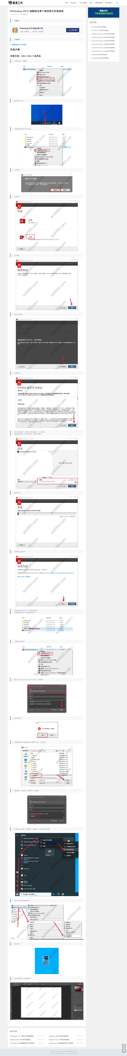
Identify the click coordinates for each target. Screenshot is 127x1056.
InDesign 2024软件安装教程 (58, 1036)
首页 (66, 3)
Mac (91, 3)
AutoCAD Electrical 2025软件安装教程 (103, 37)
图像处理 (25, 14)
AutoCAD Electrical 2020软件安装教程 (103, 48)
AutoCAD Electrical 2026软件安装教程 (103, 34)
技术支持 (109, 3)
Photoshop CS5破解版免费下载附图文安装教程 (62, 1043)
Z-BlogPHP (61, 1053)
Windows (74, 3)
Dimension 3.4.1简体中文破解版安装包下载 (23, 1036)
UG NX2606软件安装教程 (98, 27)
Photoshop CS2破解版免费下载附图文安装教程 (23, 1043)
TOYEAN (74, 1053)
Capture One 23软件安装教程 (59, 1040)
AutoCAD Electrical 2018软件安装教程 (103, 51)
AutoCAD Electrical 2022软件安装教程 (103, 44)
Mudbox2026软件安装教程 (99, 54)
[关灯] (124, 1046)
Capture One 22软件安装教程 (20, 1040)
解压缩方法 (99, 3)
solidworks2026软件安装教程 (100, 58)
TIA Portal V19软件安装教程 (99, 30)
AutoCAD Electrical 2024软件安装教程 (103, 41)
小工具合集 (83, 3)
